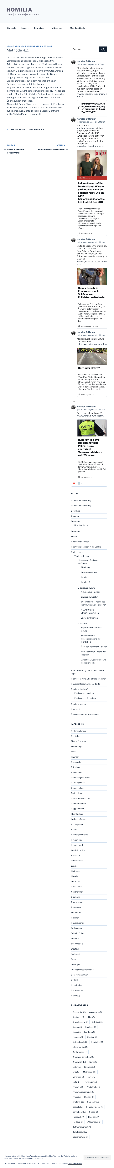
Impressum (76, 521)
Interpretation (80, 1047)
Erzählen (90, 1027)
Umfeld (74, 980)
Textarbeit (75, 954)
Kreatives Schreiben (80, 541)
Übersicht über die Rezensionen (85, 714)
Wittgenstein (94, 1122)
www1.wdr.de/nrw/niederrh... (90, 416)
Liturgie (74, 876)
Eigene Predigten (78, 741)
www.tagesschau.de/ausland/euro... (92, 262)
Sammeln (93, 1102)
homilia (19, 10)
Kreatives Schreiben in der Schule (86, 547)
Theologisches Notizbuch (82, 969)
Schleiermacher (94, 1107)
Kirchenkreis (76, 840)
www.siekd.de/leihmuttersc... (91, 146)
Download (75, 511)
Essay (77, 1032)
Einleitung (85, 567)
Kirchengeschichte (79, 834)
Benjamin (78, 1017)
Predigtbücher (77, 923)
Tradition (78, 1122)
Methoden (75, 881)
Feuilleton (90, 1032)
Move (91, 1077)
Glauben (92, 1037)
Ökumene (75, 897)
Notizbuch (91, 1082)
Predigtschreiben (78, 704)
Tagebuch (78, 1117)
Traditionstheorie (81, 556)
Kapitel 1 (85, 577)
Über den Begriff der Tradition (94, 646)
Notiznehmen (57, 28)
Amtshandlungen (78, 731)
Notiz (77, 1082)
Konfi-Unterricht (78, 850)
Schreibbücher (77, 933)
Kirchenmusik (77, 845)
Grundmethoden (78, 803)
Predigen (75, 918)
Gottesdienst (76, 793)
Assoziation (79, 1012)
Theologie (75, 964)
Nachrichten (76, 886)
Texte (73, 959)
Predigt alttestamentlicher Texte (85, 684)
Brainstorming (80, 1022)
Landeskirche (77, 860)
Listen (77, 1067)
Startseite (11, 28)
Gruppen (75, 516)
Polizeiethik (76, 912)
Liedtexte (75, 871)
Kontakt (74, 536)
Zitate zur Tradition (89, 618)
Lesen (24, 28)
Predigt (78, 1087)
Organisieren (76, 902)
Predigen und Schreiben (85, 698)
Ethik (73, 751)
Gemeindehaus (78, 782)
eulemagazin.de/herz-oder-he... (92, 344)
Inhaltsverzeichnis (89, 572)
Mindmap (78, 1077)
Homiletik (97, 1042)
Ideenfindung (36, 129)
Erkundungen (77, 746)
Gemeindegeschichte (80, 777)
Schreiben (39, 28)
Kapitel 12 (85, 582)
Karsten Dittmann (42, 46)
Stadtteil (75, 949)
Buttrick (97, 1022)
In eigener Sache (78, 819)
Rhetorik (78, 1102)
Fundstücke (76, 772)
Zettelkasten (80, 1132)
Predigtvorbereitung (83, 1092)
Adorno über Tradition (90, 592)
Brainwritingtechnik (42, 57)
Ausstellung (95, 1012)
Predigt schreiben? (79, 689)
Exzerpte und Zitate (86, 588)
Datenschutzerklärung (81, 500)
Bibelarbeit (76, 736)
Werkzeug (75, 995)
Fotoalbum (75, 767)
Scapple (78, 1107)
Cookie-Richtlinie (75, 1163)
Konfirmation (80, 1052)
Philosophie (76, 907)
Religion (89, 1097)
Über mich (75, 709)
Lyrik (76, 1072)
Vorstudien (82, 623)
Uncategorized (77, 990)
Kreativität (75, 855)
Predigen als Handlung (84, 693)
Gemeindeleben (78, 788)
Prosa (77, 1097)
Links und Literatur (89, 597)
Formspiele (76, 762)
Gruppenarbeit (19, 129)
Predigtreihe (93, 1087)
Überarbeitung (80, 1137)
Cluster (77, 1027)
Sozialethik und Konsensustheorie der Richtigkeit (90, 638)
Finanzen (75, 757)
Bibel (91, 1017)
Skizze (93, 1112)
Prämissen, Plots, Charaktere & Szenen (88, 679)
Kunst (93, 1062)
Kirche (74, 829)
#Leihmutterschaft (86, 128)
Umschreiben (77, 985)
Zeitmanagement (82, 1127)
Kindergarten (77, 824)
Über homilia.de (77, 28)
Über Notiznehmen (79, 975)
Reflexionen (76, 928)
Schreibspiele (77, 943)
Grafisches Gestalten (80, 798)
